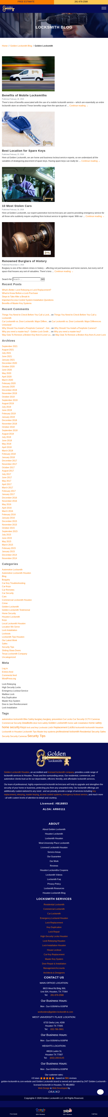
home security (11, 727)
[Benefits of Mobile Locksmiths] (28, 74)
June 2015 (7, 538)
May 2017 (6, 481)
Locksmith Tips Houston (13, 637)
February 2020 (9, 383)
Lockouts (6, 634)
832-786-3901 (57, 1029)
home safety (95, 722)
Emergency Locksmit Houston (54, 918)
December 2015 (9, 521)
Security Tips (8, 647)
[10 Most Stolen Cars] (28, 184)
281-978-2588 (57, 995)
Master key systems (46, 732)
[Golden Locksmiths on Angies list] (66, 816)
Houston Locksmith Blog (54, 893)
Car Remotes (8, 590)
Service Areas (54, 852)
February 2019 (9, 413)
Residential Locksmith (54, 904)
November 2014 (9, 558)
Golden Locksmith (10, 607)
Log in (5, 668)
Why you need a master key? (67, 331)
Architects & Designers (54, 973)
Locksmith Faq (54, 879)
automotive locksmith (12, 719)
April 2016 (7, 508)
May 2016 (6, 504)
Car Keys (6, 586)
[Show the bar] (100, 1092)
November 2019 (9, 393)
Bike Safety (28, 719)
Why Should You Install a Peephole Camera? (75, 328)
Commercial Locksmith (54, 909)
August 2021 (8, 350)
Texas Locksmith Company (14, 654)
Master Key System (54, 959)
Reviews (54, 866)
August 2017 (8, 471)
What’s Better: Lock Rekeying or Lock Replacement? (26, 290)
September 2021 (10, 346)
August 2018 (8, 434)
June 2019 (7, 410)
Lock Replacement (57, 727)
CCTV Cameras (92, 719)
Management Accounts (54, 968)
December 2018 (9, 420)
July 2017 (6, 474)
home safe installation (78, 723)
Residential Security (90, 731)
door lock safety (40, 723)
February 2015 (9, 548)
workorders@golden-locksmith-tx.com (55, 1012)
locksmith (80, 727)
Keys (4, 620)
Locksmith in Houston (12, 732)
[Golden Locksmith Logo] (54, 759)
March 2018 (7, 451)
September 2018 (10, 430)
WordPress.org (9, 678)
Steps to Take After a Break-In (16, 296)
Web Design (44, 1088)
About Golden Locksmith (54, 829)
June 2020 (7, 370)
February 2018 (9, 454)
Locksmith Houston (54, 838)
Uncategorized (9, 657)
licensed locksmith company (61, 772)
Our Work (54, 861)
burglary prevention (52, 719)
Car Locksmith (54, 913)
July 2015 (6, 535)
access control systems (51, 794)
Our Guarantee (54, 856)
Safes (4, 643)
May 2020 (6, 373)
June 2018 (7, 440)
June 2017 (7, 477)
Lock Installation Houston (54, 945)
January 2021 (8, 360)
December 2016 (9, 498)
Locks (71, 727)
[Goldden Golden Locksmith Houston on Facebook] (41, 816)
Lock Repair (54, 932)
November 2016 (9, 501)
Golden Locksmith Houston (16, 772)
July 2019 (6, 407)
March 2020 (7, 380)
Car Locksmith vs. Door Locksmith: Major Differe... (25, 321)
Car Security (8, 593)
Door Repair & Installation (54, 964)
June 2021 (7, 356)
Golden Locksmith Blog (21, 46)
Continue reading (78, 105)
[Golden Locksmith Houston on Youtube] (61, 816)
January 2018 (8, 457)
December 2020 (9, 363)
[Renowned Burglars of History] (28, 239)
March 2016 (7, 511)
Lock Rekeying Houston (54, 941)
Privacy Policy (54, 884)
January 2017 (8, 494)
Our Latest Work (9, 640)
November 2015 (9, 525)
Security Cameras (18, 736)
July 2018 (6, 437)
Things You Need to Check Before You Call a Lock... (26, 315)
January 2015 (8, 551)
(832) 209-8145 (57, 1058)
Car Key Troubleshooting (13, 583)
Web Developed (59, 1088)
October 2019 (8, 397)
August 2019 (8, 403)
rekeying (21, 794)
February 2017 (9, 491)
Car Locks (67, 719)
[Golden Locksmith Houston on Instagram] (51, 816)
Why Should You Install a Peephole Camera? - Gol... (26, 328)
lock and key (32, 727)
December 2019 (9, 390)
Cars (4, 596)
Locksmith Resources (54, 888)
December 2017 (9, 461)
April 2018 (7, 447)
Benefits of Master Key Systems (16, 303)
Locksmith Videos (54, 875)
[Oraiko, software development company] (54, 1091)
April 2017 (7, 484)
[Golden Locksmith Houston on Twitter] (46, 816)
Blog (4, 576)
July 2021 (6, 353)
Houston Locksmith (11, 617)
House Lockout (54, 950)
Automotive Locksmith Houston (16, 573)
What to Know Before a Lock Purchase (20, 293)
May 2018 (6, 444)
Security (6, 736)
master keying (32, 794)
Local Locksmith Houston (14, 623)
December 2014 (9, 555)
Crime (5, 603)
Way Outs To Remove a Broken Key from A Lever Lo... (27, 335)
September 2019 (10, 400)
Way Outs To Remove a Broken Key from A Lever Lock (80, 335)
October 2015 (8, 528)
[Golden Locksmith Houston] (8, 8)
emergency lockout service (75, 794)
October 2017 (8, 467)
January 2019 (8, 417)
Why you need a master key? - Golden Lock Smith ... (26, 331)
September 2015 (10, 531)
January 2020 (8, 387)
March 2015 (7, 545)
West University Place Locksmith (54, 843)
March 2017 (7, 487)
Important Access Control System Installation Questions (27, 300)
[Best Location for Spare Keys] (28, 129)
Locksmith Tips (30, 732)
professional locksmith (67, 731)
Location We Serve (11, 627)
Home (5, 46)
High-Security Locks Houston (54, 936)
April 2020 (7, 377)
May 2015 (6, 541)
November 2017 (9, 464)
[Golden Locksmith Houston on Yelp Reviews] (56, 816)
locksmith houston (94, 727)
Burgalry (6, 580)
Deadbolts (27, 722)
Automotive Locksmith (12, 569)
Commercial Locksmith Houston (17, 600)
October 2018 (8, 427)
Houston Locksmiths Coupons (54, 870)
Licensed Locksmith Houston (54, 847)
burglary (39, 719)
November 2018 (9, 424)
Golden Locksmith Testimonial (16, 610)
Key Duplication (54, 927)
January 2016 (8, 518)
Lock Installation (9, 630)
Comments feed (9, 675)
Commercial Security (11, 723)
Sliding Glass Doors (11, 650)
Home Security (9, 613)
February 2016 (9, 514)
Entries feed (7, 672)
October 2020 (8, 366)
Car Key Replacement (54, 954)
